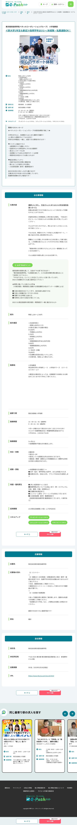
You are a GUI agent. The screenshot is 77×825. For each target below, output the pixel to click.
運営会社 (7, 788)
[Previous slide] (19, 50)
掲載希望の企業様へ (29, 791)
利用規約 (69, 788)
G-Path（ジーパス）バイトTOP (9, 12)
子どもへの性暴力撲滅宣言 (46, 791)
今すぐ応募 (50, 534)
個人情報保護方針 (40, 788)
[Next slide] (72, 714)
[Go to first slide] (58, 50)
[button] (23, 68)
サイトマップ (17, 788)
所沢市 (28, 12)
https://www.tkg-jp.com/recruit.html (41, 676)
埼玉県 (21, 12)
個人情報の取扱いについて (56, 788)
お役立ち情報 (28, 788)
